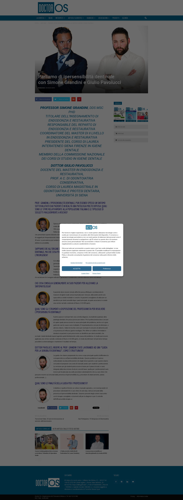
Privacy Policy (97, 273)
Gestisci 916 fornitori (76, 263)
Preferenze (107, 268)
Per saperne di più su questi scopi (95, 263)
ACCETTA (76, 268)
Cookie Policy (85, 273)
